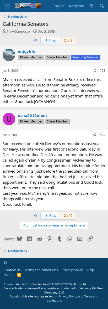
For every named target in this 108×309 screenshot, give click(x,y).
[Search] (102, 6)
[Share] (94, 71)
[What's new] (91, 6)
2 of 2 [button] (68, 40)
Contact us (12, 269)
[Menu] (7, 6)
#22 (102, 135)
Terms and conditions (41, 269)
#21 (102, 70)
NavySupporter (19, 31)
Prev (52, 40)
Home (8, 274)
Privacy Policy (67, 296)
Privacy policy (72, 269)
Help (90, 269)
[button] (5, 262)
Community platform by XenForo (45, 284)
